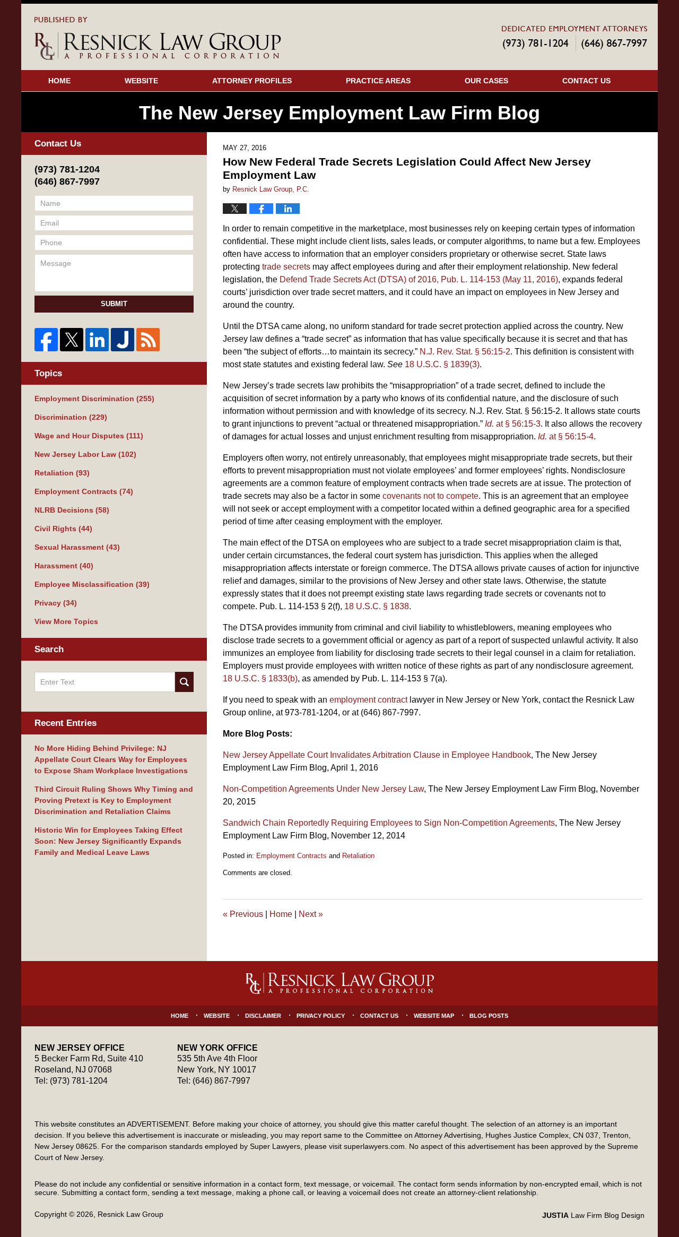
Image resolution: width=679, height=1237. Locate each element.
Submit (114, 304)
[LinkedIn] (97, 339)
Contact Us (586, 80)
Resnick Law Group (130, 1214)
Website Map (434, 1016)
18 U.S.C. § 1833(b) (260, 678)
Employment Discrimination (94, 398)
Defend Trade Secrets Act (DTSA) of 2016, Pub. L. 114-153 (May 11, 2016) (419, 279)
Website (141, 80)
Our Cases (486, 80)
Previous (243, 914)
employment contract (368, 699)
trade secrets (286, 266)
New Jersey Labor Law (85, 454)
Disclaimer (263, 1016)
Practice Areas (378, 80)
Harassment (63, 565)
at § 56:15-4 (566, 436)
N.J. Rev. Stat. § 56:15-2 (465, 351)
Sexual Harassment (77, 547)
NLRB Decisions (71, 510)
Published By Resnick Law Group (574, 38)
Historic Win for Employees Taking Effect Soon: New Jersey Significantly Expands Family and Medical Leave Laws (108, 841)
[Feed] (148, 339)
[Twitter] (71, 339)
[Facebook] (46, 339)
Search (184, 682)
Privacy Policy (321, 1016)
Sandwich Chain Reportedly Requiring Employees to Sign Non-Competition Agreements (389, 822)
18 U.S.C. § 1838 (376, 606)
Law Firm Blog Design (593, 1215)
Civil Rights (63, 528)
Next (311, 914)
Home (59, 80)
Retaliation (358, 856)
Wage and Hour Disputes (88, 435)
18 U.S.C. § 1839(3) (442, 364)
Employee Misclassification (92, 584)
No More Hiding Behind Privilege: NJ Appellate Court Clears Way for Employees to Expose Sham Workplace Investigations (111, 759)
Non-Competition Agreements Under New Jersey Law (323, 788)
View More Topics (66, 621)
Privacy (55, 603)
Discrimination (70, 417)
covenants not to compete (430, 495)
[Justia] (122, 339)
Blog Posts (488, 1016)
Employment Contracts (291, 856)
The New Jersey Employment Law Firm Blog (157, 38)
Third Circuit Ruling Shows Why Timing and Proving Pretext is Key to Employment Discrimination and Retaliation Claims (113, 800)
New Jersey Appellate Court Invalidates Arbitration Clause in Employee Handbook (377, 754)
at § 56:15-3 (513, 423)
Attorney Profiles (252, 80)
